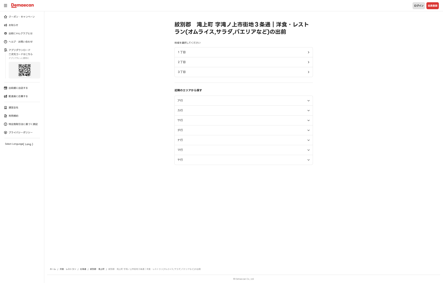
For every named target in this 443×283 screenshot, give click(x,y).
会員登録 (432, 6)
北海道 (83, 269)
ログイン (419, 6)
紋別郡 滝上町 (97, 269)
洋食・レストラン (68, 269)
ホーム (53, 269)
